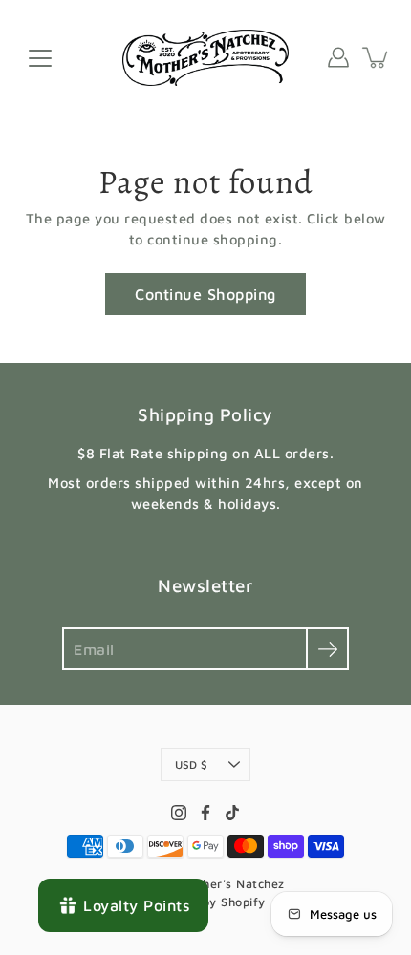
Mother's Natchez (233, 884)
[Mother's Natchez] (206, 57)
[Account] (338, 57)
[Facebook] (205, 812)
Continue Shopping (205, 294)
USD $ (191, 764)
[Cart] (376, 57)
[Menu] (40, 58)
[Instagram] (178, 812)
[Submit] (327, 648)
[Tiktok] (232, 812)
